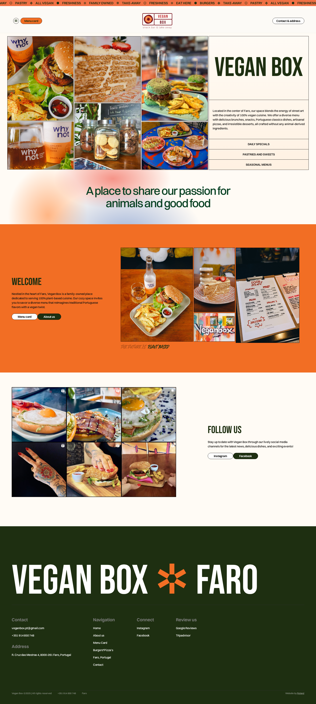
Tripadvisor (183, 635)
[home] (157, 21)
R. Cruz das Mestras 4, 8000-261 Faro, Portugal (41, 655)
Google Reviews (186, 628)
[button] (16, 20)
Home (97, 628)
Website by (294, 693)
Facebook (143, 635)
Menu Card (100, 643)
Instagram (143, 628)
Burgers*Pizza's (103, 650)
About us (98, 635)
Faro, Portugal (102, 657)
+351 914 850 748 (23, 635)
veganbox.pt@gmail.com (28, 628)
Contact (98, 664)
